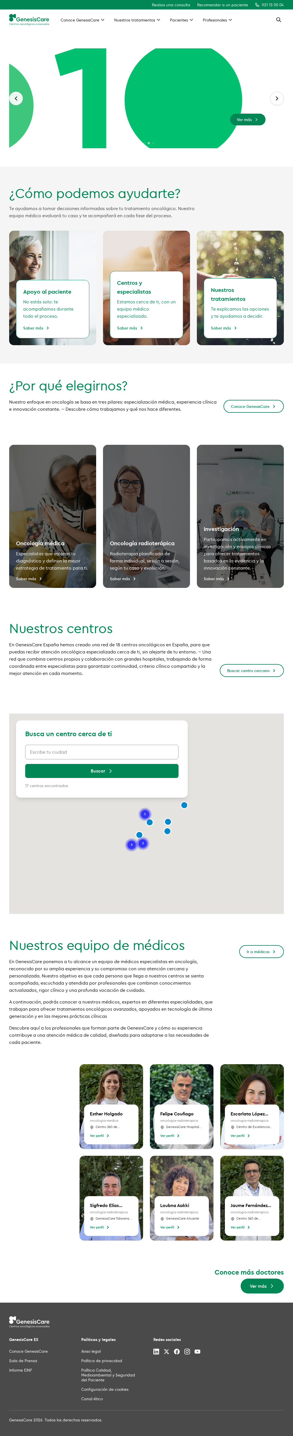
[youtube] (197, 1351)
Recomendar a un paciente (222, 4)
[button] (168, 821)
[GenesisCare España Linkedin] (156, 1351)
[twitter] (166, 1351)
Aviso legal (91, 1351)
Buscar (98, 771)
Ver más (244, 119)
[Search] (279, 20)
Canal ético (92, 1398)
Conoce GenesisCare (250, 406)
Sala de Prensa (23, 1360)
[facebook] (177, 1351)
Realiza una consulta (171, 4)
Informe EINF (20, 1370)
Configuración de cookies (104, 1389)
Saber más (33, 327)
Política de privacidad (101, 1360)
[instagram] (187, 1351)
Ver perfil (97, 1135)
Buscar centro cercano (248, 670)
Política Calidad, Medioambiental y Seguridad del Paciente (108, 1375)
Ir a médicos (258, 951)
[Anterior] (16, 98)
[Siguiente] (277, 98)
